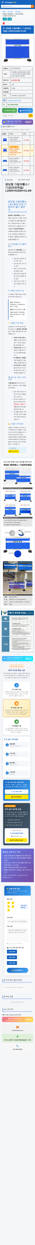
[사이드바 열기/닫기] (2, 2)
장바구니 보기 (26, 110)
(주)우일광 (11, 2)
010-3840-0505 (13, 105)
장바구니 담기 (10, 110)
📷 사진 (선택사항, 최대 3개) (15, 947)
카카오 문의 (14, 451)
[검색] (32, 6)
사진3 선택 (12, 963)
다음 (9, 19)
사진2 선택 (12, 957)
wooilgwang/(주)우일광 (14, 100)
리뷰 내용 (10, 926)
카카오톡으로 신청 (17, 840)
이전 (4, 19)
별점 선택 (10, 899)
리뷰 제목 (10, 917)
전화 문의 (13, 448)
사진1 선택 (12, 951)
